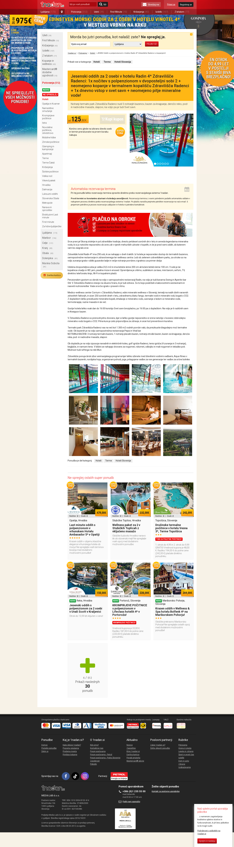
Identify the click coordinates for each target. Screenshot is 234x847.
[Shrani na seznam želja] (103, 486)
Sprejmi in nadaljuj (207, 841)
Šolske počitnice (50, 171)
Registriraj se (186, 4)
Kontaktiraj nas (96, 748)
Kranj (47, 248)
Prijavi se (171, 4)
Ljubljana (48, 12)
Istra (44, 123)
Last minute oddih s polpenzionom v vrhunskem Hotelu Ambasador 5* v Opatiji (84, 529)
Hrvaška (46, 185)
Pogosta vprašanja (71, 748)
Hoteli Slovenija (123, 460)
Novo (46, 90)
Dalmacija (47, 189)
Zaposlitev (131, 748)
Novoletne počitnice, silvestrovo (47, 130)
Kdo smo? (94, 745)
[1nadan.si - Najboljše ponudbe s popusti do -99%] (52, 4)
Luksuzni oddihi (50, 194)
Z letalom (182, 12)
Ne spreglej (50, 94)
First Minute (118, 12)
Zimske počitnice (50, 142)
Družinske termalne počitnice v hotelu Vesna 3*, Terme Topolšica (171, 528)
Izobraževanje (184, 767)
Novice (130, 745)
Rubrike (183, 740)
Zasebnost (95, 761)
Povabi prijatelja (133, 758)
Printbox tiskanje (70, 754)
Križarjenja (141, 12)
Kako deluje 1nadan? (72, 745)
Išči (104, 4)
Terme (45, 158)
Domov (44, 745)
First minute (48, 222)
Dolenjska (50, 258)
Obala (47, 253)
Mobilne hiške (49, 137)
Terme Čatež (48, 162)
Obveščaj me (153, 4)
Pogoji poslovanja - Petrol (101, 754)
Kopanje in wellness (49, 62)
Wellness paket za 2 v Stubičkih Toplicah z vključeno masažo (126, 528)
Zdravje (181, 764)
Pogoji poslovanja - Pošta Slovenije (105, 758)
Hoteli (45, 99)
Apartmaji (47, 153)
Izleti (99, 12)
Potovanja (79, 12)
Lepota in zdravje (185, 751)
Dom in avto (183, 761)
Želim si (44, 751)
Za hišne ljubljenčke (51, 226)
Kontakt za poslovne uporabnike (166, 791)
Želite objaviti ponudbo (160, 748)
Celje (47, 242)
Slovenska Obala (50, 198)
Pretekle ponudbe (49, 748)
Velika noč (47, 176)
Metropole (47, 203)
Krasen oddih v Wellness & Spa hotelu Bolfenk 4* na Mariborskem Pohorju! (172, 611)
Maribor (49, 237)
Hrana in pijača (184, 748)
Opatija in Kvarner (51, 103)
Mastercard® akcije (135, 761)
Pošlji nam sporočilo (131, 801)
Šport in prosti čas (186, 754)
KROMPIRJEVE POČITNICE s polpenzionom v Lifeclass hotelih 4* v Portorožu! (129, 610)
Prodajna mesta (70, 751)
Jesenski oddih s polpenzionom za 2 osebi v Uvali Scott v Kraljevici (85, 608)
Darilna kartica (51, 275)
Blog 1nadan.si (133, 751)
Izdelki (162, 12)
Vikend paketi (48, 180)
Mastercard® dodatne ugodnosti (49, 72)
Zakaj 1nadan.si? (157, 745)
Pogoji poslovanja (98, 751)
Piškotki (93, 764)
